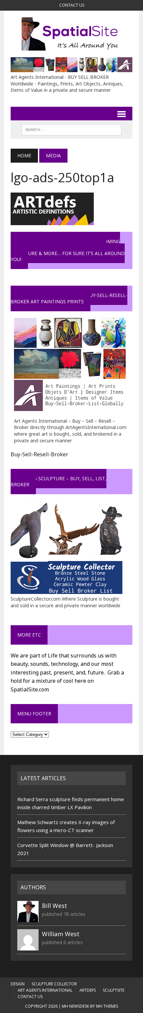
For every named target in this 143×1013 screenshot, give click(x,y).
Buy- (16, 454)
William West (60, 934)
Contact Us (71, 5)
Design (18, 984)
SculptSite (113, 990)
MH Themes (107, 1006)
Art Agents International (45, 990)
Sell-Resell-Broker (45, 454)
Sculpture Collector (54, 984)
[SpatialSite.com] (71, 34)
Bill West (54, 906)
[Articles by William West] (28, 946)
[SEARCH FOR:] (71, 129)
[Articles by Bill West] (28, 918)
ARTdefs (87, 990)
